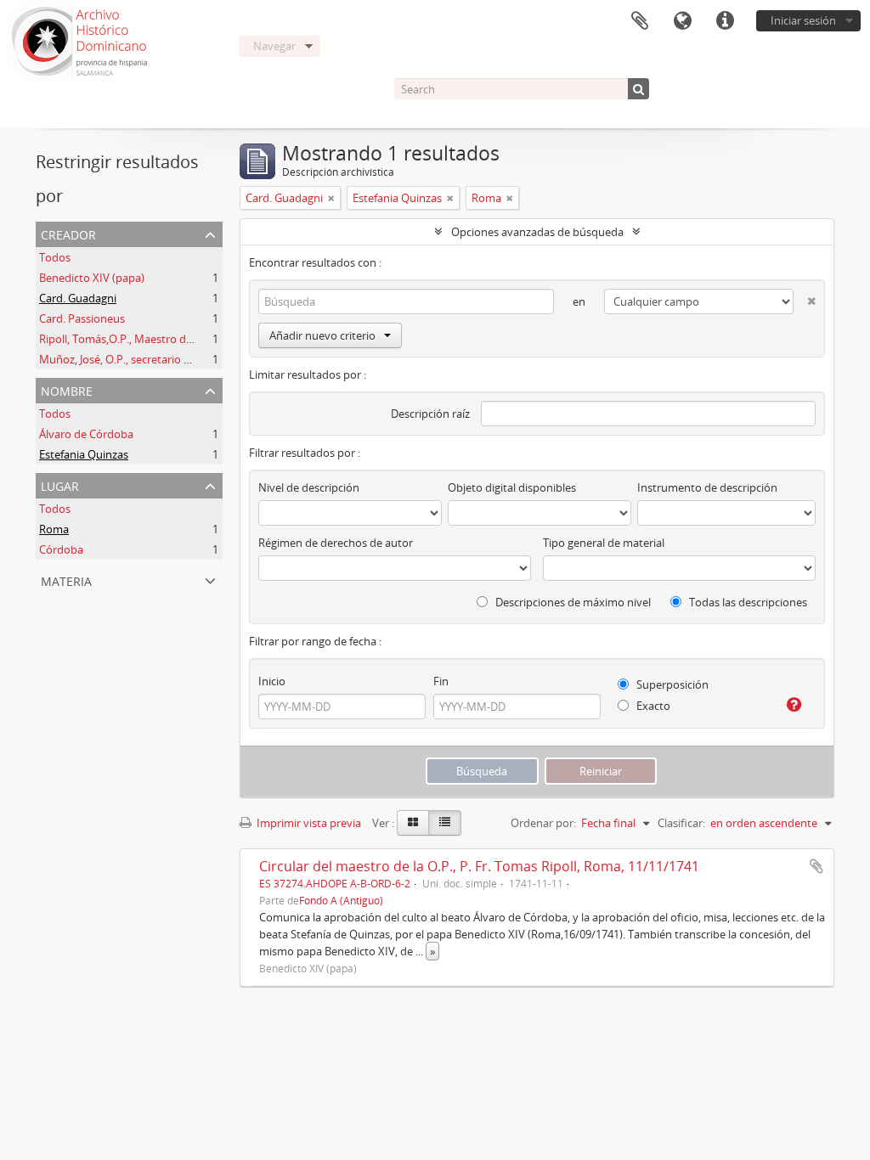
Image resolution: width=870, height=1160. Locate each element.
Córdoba (61, 549)
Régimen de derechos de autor (335, 542)
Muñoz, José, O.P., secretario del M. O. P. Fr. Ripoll (162, 359)
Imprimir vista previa (307, 823)
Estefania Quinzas (83, 454)
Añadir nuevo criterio (322, 335)
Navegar (274, 45)
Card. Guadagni (77, 298)
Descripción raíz (430, 413)
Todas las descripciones (746, 602)
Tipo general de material (603, 542)
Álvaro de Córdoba (86, 434)
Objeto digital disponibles (512, 487)
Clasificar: (681, 823)
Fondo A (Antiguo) (341, 900)
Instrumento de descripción (707, 487)
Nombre (67, 389)
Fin (441, 681)
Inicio (271, 681)
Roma (54, 529)
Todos (55, 257)
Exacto (652, 705)
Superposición (671, 684)
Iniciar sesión (803, 20)
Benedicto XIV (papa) (91, 277)
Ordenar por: (543, 823)
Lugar (60, 484)
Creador (68, 233)
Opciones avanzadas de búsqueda (537, 231)
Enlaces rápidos (724, 21)
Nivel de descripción (308, 487)
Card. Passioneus (82, 318)
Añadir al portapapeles (816, 866)
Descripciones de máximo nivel (572, 602)
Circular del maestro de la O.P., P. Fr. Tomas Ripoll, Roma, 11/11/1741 (479, 866)
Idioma (682, 21)
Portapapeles (640, 21)
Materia (66, 579)
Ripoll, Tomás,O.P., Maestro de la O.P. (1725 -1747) (164, 338)
